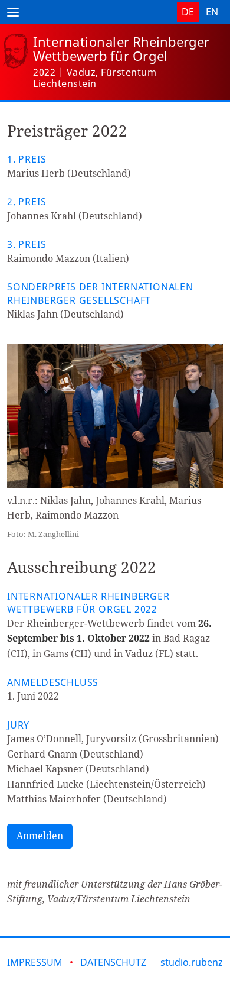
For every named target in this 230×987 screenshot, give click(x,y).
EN (212, 11)
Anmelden (40, 835)
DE (188, 11)
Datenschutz (113, 962)
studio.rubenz (191, 962)
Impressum (35, 962)
